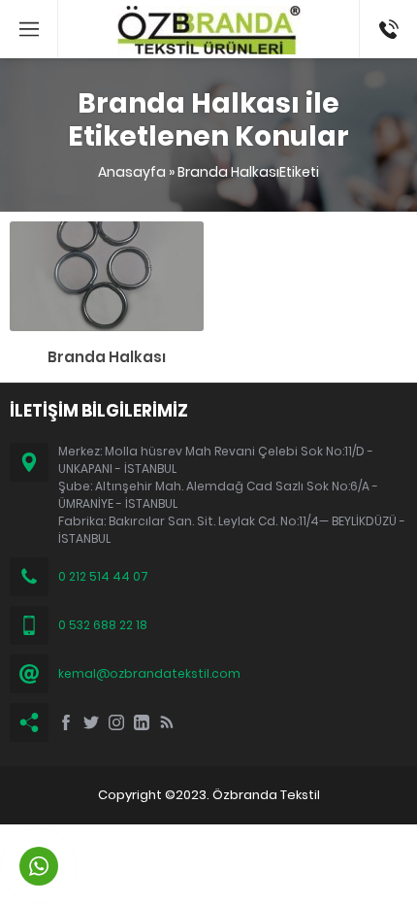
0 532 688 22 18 (102, 625)
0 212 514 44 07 (103, 576)
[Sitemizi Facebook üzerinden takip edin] (66, 722)
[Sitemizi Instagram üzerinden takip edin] (116, 722)
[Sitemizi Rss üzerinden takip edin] (167, 722)
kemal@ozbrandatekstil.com (149, 673)
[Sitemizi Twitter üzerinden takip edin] (91, 722)
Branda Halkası (107, 357)
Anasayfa (132, 172)
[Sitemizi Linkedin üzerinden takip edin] (141, 722)
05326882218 (388, 9)
